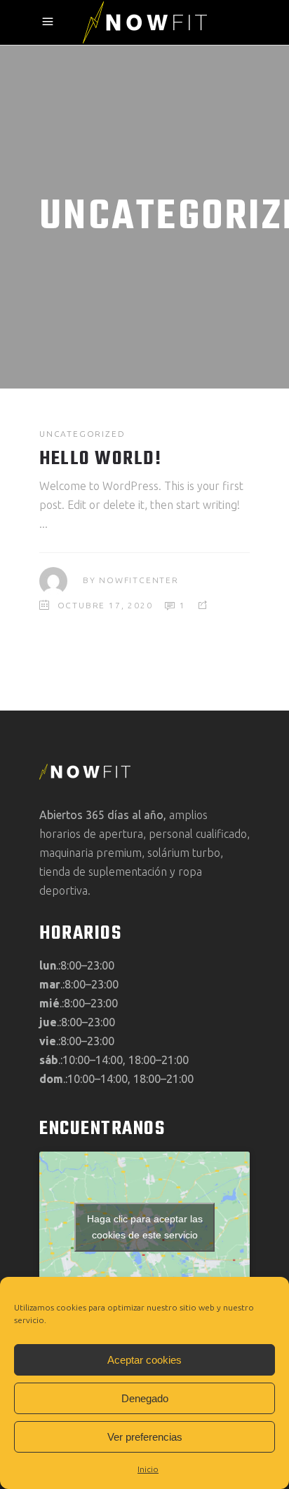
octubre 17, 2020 (105, 605)
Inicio (148, 1469)
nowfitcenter (139, 580)
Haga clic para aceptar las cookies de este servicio (145, 1226)
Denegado (144, 1398)
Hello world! (100, 459)
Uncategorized (82, 433)
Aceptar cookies (144, 1360)
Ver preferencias (144, 1437)
